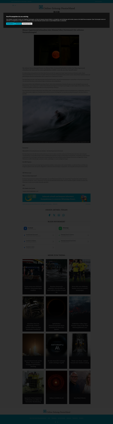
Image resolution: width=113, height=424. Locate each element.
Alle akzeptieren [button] (10, 23)
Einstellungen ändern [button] (27, 23)
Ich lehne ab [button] (18, 23)
